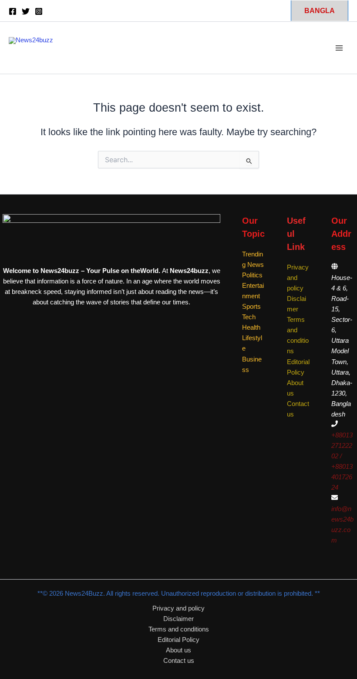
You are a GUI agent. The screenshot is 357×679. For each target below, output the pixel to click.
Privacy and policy (178, 608)
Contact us (178, 660)
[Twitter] (26, 11)
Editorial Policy (178, 639)
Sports (251, 306)
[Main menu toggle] (339, 48)
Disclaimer (178, 618)
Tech (249, 317)
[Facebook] (13, 11)
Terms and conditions (178, 629)
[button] (319, 10)
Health (251, 327)
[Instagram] (39, 11)
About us (178, 650)
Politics (252, 275)
